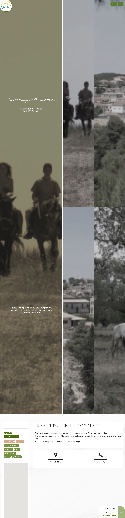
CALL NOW (100, 462)
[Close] (121, 512)
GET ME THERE (55, 462)
